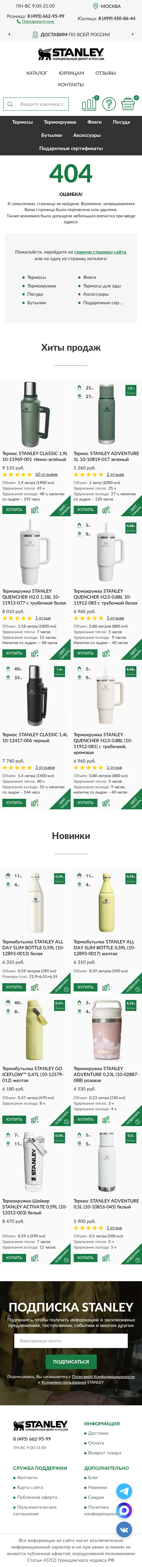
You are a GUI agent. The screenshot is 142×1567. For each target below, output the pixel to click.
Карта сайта (30, 1488)
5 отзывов (45, 768)
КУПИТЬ (14, 510)
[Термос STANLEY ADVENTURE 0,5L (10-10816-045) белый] (107, 1162)
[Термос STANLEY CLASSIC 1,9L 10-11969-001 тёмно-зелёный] (35, 414)
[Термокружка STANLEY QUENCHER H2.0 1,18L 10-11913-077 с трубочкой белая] (35, 552)
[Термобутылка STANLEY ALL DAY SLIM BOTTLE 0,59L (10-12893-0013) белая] (35, 903)
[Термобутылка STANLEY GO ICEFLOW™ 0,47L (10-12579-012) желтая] (35, 1030)
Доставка (98, 1433)
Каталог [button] (37, 73)
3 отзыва (115, 618)
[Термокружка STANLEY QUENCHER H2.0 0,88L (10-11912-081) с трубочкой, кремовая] (107, 696)
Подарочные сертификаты (71, 148)
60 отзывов (46, 475)
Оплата (96, 1443)
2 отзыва (115, 475)
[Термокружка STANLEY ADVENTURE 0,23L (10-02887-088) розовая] (107, 1030)
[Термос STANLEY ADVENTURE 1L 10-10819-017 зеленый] (107, 414)
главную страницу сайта (100, 252)
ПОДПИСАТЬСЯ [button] (71, 1362)
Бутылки (51, 135)
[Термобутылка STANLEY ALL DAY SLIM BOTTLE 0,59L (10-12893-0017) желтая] (107, 903)
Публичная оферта (37, 1498)
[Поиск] (10, 104)
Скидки (96, 1498)
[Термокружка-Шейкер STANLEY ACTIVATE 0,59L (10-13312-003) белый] (35, 1162)
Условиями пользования (63, 1382)
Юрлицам (71, 73)
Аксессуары (87, 135)
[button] (35, 21)
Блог (93, 1478)
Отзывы (105, 73)
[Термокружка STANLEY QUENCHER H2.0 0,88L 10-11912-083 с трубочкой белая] (107, 552)
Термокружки (60, 122)
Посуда (121, 122)
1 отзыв (43, 618)
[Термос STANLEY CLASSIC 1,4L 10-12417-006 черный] (35, 696)
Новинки (97, 1488)
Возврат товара (104, 1453)
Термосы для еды (102, 286)
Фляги (95, 122)
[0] (128, 104)
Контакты (71, 85)
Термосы (22, 122)
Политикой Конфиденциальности (103, 1377)
